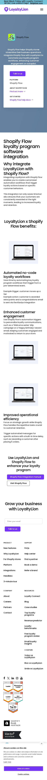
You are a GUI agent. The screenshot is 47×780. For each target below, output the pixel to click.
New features (10, 548)
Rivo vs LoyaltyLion (33, 663)
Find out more (16, 91)
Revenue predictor (33, 621)
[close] (41, 743)
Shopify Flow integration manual (25, 476)
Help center (29, 554)
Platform (8, 565)
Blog (26, 602)
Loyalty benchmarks (30, 627)
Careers (7, 602)
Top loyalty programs (29, 614)
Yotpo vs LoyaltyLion (29, 656)
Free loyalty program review (32, 635)
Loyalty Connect (32, 596)
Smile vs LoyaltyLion (33, 669)
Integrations (9, 570)
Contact (8, 613)
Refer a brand (30, 570)
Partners (8, 607)
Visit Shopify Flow (18, 483)
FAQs (26, 548)
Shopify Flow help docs (20, 100)
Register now (36, 3)
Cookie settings (23, 774)
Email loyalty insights (30, 643)
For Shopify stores (12, 559)
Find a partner (31, 559)
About (7, 596)
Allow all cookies (23, 769)
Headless (8, 576)
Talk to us (17, 73)
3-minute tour (10, 581)
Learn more (7, 762)
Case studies (30, 607)
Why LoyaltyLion (11, 554)
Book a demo (30, 565)
